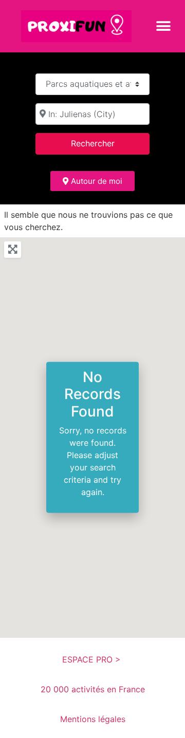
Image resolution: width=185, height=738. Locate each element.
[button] (163, 25)
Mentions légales (92, 719)
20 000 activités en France (93, 689)
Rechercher (106, 143)
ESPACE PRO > (92, 659)
